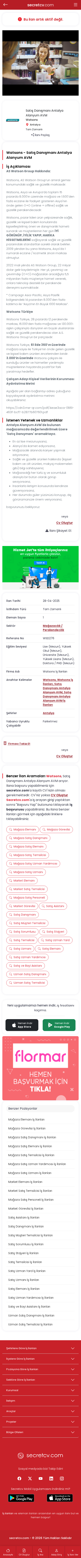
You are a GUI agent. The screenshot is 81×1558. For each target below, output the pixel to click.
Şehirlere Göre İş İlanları (21, 1348)
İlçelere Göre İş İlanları (20, 1359)
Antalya (48, 713)
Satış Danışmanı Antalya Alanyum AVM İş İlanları (57, 698)
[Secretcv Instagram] (62, 1479)
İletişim (10, 1401)
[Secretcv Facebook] (19, 1479)
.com (40, 5)
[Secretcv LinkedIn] (51, 1479)
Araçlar (11, 1411)
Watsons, (50, 680)
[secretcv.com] (40, 1456)
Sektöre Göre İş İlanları (20, 1380)
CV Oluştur (59, 795)
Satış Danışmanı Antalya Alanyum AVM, (56, 688)
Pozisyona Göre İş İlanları (22, 1369)
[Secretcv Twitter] (30, 1479)
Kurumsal (12, 1390)
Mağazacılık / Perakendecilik (53, 628)
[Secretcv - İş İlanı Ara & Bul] (21, 1498)
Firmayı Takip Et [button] (19, 744)
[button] (64, 522)
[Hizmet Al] (40, 568)
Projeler (11, 1422)
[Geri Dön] (5, 5)
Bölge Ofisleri (14, 1432)
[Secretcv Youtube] (40, 1479)
